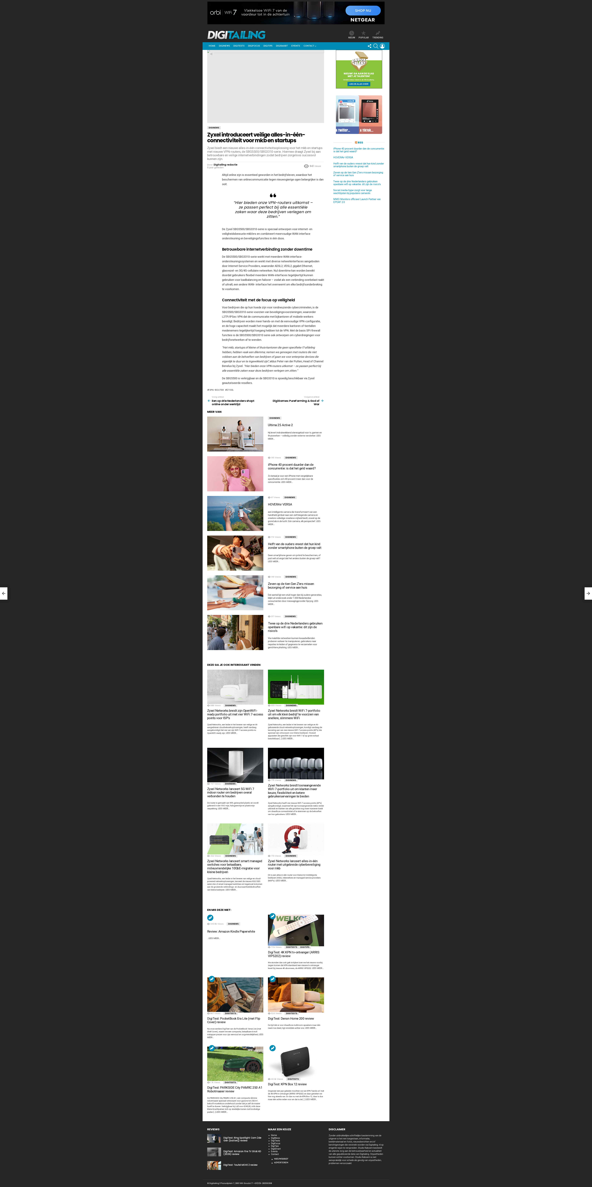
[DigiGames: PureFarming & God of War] (588, 593)
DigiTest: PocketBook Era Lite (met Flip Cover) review (233, 1020)
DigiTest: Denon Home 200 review (291, 1018)
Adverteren (281, 1163)
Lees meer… (287, 482)
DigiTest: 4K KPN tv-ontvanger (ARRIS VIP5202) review (293, 954)
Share (211, 53)
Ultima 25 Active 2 (280, 425)
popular (364, 37)
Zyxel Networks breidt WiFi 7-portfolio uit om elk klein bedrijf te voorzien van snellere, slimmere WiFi (294, 714)
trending (377, 37)
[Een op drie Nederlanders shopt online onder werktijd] (3, 593)
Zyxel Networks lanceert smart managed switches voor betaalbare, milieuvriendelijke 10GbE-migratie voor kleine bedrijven (234, 866)
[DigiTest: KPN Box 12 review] (296, 1062)
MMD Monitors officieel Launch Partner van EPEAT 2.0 (357, 200)
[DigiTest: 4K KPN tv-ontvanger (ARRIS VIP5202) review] (296, 930)
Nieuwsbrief (281, 1159)
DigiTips (267, 46)
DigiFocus (254, 46)
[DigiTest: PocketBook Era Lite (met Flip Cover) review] (235, 995)
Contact (309, 46)
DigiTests (239, 46)
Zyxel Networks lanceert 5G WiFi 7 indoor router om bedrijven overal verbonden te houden (230, 792)
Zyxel (230, 389)
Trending (210, 918)
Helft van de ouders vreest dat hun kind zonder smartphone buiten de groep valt (294, 546)
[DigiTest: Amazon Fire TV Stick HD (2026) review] (214, 1152)
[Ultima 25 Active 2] (235, 434)
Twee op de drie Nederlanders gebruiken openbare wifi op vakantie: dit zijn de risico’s (295, 627)
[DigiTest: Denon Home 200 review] (296, 995)
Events (295, 46)
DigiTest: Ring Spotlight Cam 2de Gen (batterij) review (242, 1139)
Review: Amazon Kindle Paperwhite (231, 931)
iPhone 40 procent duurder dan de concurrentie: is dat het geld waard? (292, 466)
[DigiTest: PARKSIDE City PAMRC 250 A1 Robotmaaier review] (235, 1064)
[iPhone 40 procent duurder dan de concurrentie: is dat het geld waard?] (235, 473)
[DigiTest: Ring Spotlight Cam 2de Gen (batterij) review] (214, 1138)
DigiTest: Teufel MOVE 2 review (240, 1165)
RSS (360, 142)
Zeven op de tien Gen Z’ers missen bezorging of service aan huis (291, 585)
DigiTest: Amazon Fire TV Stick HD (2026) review (242, 1153)
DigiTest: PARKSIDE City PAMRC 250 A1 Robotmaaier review (234, 1089)
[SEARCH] (375, 46)
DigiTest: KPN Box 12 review (287, 1084)
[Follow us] (369, 46)
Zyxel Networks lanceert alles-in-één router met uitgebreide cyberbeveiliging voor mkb (294, 864)
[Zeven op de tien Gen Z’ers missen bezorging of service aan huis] (235, 592)
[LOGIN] (382, 46)
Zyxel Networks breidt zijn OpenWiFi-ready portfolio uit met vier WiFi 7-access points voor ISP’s (235, 714)
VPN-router (216, 389)
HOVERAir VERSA (280, 504)
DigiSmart (282, 46)
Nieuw (351, 37)
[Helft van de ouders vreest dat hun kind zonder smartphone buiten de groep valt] (235, 553)
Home (212, 46)
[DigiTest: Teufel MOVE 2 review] (214, 1165)
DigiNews (224, 46)
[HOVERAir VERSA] (235, 513)
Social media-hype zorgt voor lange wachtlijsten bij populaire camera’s (352, 191)
